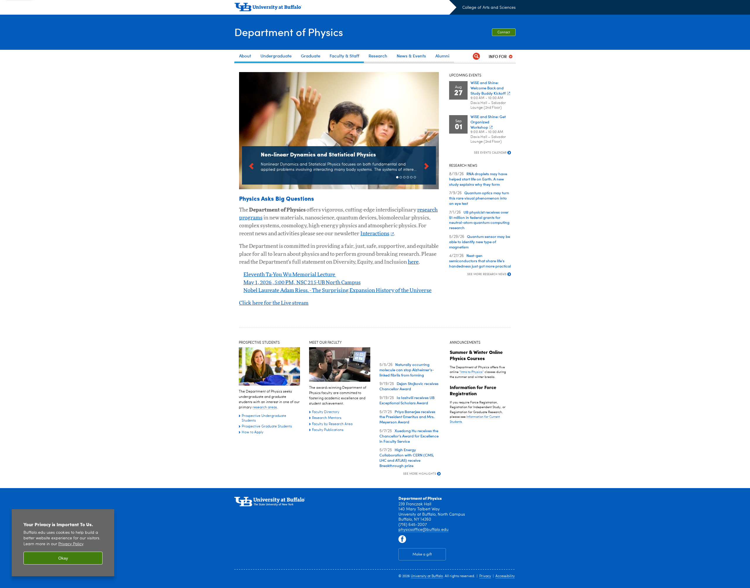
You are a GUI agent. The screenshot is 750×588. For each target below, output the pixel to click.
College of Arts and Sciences (489, 8)
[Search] (476, 56)
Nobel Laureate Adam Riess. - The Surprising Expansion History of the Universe (337, 290)
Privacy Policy (70, 544)
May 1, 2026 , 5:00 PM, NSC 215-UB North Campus (302, 282)
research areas (265, 407)
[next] (426, 165)
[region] (63, 542)
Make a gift (422, 554)
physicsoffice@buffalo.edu (423, 530)
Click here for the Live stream (273, 303)
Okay (63, 558)
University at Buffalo (427, 576)
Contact (503, 32)
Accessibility (505, 576)
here (413, 262)
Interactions (374, 233)
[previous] (251, 165)
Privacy (485, 576)
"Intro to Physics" (471, 372)
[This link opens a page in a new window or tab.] (402, 539)
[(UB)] (345, 8)
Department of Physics (288, 32)
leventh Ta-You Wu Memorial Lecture (289, 274)
